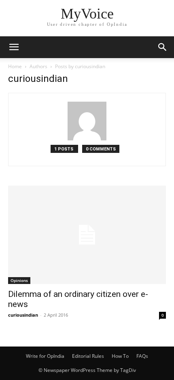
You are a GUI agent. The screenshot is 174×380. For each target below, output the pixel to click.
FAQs (142, 356)
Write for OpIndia (45, 356)
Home (15, 66)
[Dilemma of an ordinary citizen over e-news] (87, 235)
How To (120, 356)
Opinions (19, 280)
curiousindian (23, 315)
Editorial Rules (88, 356)
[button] (14, 47)
